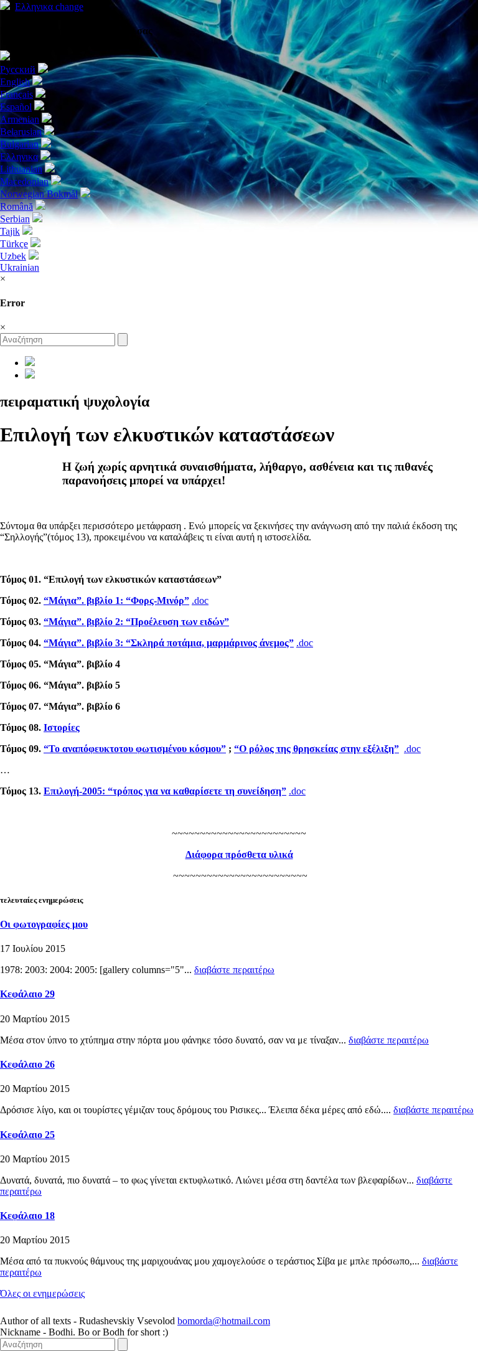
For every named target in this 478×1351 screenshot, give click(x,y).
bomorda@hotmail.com (223, 1321)
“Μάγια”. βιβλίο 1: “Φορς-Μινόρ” (116, 600)
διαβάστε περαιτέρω (234, 969)
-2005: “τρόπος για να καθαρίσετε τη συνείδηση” (165, 791)
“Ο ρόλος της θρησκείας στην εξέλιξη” (316, 748)
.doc (200, 600)
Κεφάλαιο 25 (27, 1134)
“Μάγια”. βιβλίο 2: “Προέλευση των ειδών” (136, 621)
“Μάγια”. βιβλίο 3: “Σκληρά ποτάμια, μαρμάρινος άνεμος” (169, 643)
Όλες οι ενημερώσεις (42, 1293)
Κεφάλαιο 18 (27, 1215)
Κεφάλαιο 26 (27, 1064)
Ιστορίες (62, 727)
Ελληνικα (49, 6)
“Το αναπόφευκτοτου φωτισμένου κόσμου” (135, 748)
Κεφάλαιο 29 (27, 994)
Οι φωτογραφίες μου (44, 924)
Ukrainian (19, 267)
